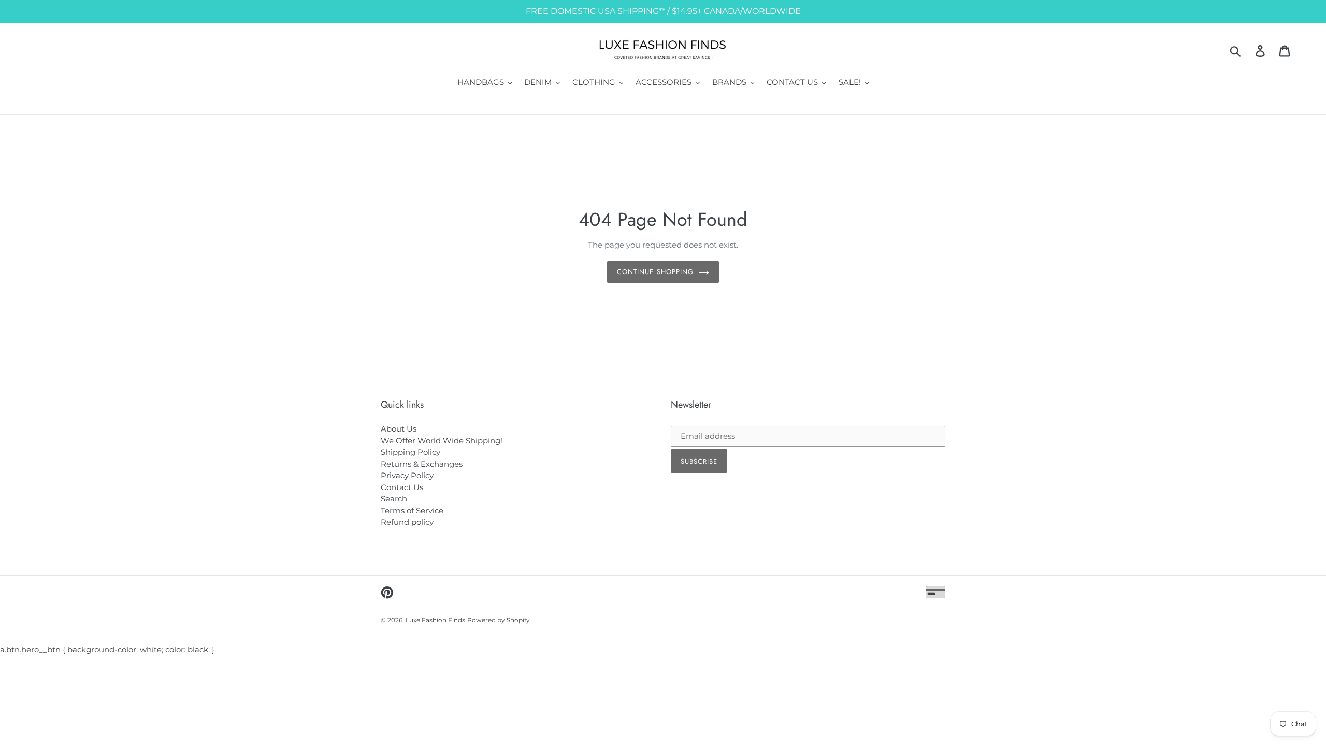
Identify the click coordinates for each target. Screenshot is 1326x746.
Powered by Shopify (498, 620)
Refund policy (407, 522)
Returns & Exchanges (422, 464)
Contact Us (402, 487)
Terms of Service (412, 510)
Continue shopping (655, 272)
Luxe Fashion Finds (435, 620)
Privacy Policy (407, 475)
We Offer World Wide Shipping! (441, 441)
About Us (398, 429)
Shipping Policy (410, 452)
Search (394, 499)
